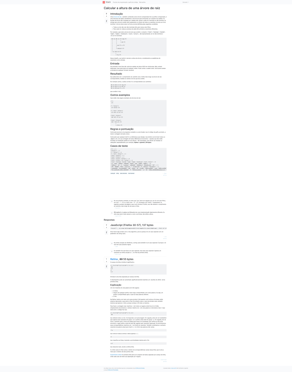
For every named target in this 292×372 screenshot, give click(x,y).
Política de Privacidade (113, 370)
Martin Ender (118, 254)
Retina (114, 259)
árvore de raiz (117, 17)
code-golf (113, 173)
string (117, 173)
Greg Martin (117, 208)
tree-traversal (131, 173)
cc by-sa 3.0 (173, 368)
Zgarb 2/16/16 (118, 216)
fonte (165, 175)
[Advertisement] (138, 186)
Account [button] (185, 2)
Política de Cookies (140, 368)
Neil (166, 236)
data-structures (123, 173)
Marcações (142, 2)
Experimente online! (116, 354)
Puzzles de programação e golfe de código (125, 2)
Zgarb (165, 173)
